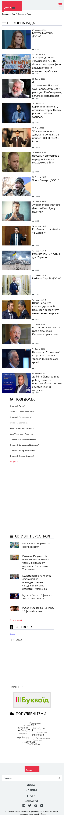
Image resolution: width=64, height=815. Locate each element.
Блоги (31, 795)
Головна (6, 14)
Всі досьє (14, 461)
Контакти (31, 801)
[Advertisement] (32, 498)
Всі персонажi (16, 620)
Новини (31, 790)
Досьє (12, 634)
